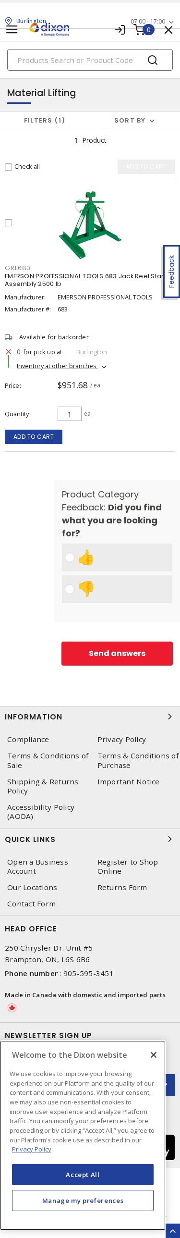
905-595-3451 (88, 973)
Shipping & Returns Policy (43, 786)
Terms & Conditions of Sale (47, 760)
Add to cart (33, 437)
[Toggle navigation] (12, 29)
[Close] (153, 1054)
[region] (83, 1135)
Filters (43, 120)
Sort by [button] (130, 120)
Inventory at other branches (57, 365)
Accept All (83, 1174)
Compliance (28, 739)
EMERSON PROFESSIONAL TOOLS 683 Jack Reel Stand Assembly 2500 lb (87, 280)
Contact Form (31, 903)
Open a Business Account (37, 866)
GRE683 (18, 268)
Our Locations (32, 887)
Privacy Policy (31, 1149)
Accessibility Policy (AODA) (40, 812)
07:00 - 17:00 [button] (148, 21)
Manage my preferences (83, 1200)
